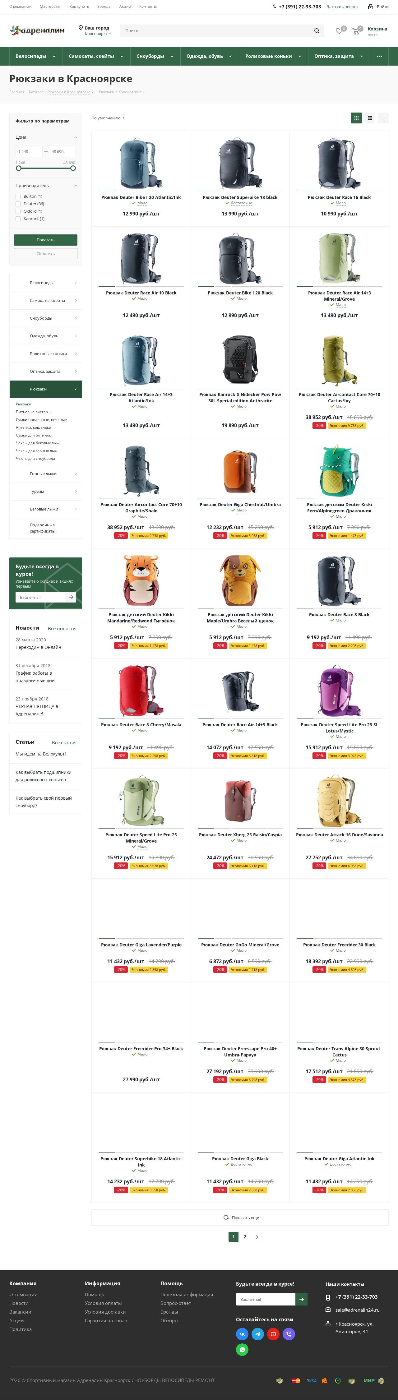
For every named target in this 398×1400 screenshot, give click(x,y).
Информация (102, 1283)
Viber (289, 1334)
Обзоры (169, 1320)
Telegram (258, 1334)
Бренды (169, 1312)
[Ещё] (379, 56)
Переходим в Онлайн (38, 647)
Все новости (62, 628)
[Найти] (316, 31)
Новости (19, 1303)
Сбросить (45, 253)
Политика (20, 1329)
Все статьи (64, 742)
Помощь (94, 1294)
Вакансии (20, 1312)
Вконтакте (242, 1334)
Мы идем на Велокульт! (41, 754)
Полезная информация (186, 1294)
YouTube (273, 1334)
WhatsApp (242, 1349)
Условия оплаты (103, 1303)
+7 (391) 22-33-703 (357, 1297)
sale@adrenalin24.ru (358, 1309)
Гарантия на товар (106, 1320)
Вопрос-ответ (175, 1303)
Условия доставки (105, 1312)
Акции (16, 1320)
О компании (23, 1294)
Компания (22, 1283)
